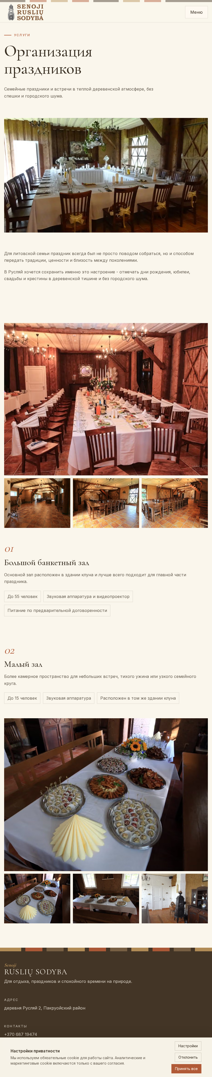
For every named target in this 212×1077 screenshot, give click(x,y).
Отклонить (188, 1057)
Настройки (188, 1046)
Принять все (186, 1068)
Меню (196, 12)
